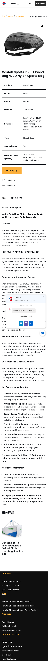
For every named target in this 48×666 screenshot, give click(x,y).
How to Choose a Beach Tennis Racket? (20, 610)
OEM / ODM (7, 642)
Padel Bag (20, 16)
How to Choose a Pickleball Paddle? (18, 605)
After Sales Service (10, 650)
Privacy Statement (10, 585)
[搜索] (30, 4)
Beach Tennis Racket (11, 630)
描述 (4, 198)
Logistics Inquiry (9, 659)
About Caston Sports (11, 581)
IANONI (25, 663)
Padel (10, 16)
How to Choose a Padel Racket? (16, 601)
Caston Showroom (10, 589)
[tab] (4, 198)
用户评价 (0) (16, 198)
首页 (3, 16)
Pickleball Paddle (9, 626)
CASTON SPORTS (9, 663)
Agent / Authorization (12, 646)
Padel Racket (8, 622)
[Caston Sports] (4, 4)
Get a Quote (8, 655)
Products (40, 3)
